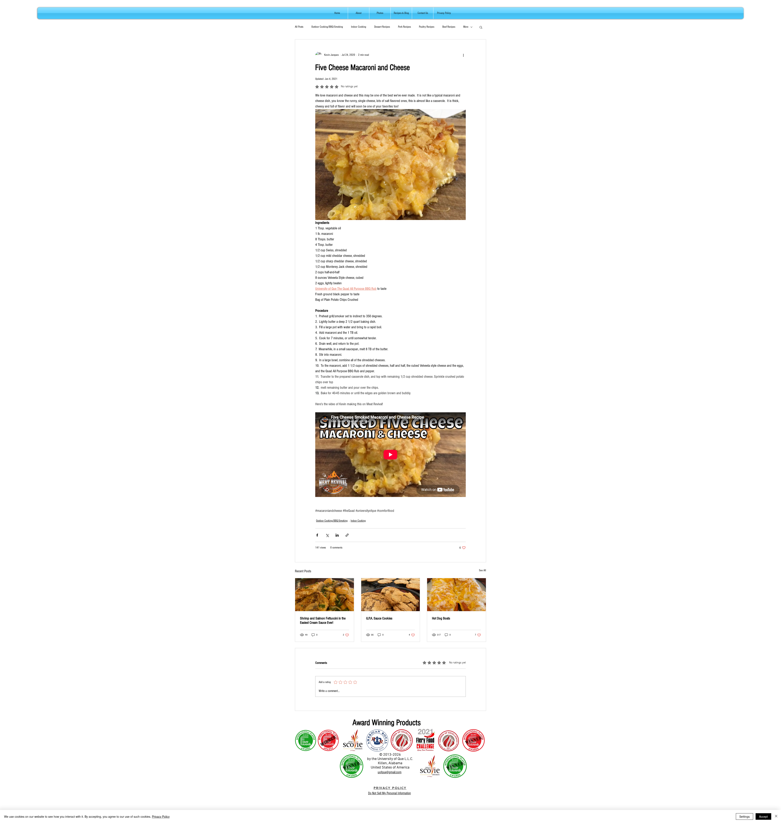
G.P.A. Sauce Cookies (379, 618)
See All (482, 570)
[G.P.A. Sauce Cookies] (390, 594)
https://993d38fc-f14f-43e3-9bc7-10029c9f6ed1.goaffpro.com (444, 790)
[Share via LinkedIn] (337, 535)
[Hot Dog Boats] (456, 594)
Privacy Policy (161, 816)
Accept (763, 816)
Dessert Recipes (382, 26)
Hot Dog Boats (441, 618)
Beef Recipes (448, 26)
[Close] (776, 816)
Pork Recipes (404, 26)
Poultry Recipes (426, 26)
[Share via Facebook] (317, 535)
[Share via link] (347, 535)
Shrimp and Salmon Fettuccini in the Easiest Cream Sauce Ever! (323, 620)
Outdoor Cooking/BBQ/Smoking (327, 26)
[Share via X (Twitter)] (327, 535)
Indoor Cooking (358, 26)
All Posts (299, 26)
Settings (744, 816)
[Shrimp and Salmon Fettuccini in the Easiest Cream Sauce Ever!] (324, 594)
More (465, 26)
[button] (481, 27)
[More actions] (463, 55)
